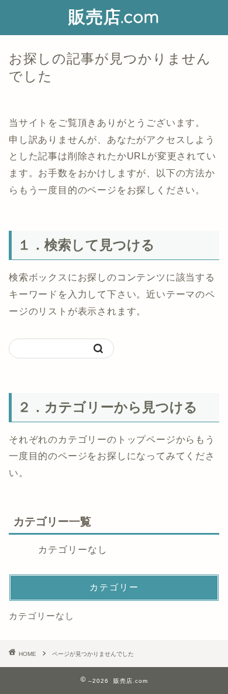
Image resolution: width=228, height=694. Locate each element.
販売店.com (114, 16)
